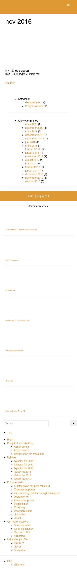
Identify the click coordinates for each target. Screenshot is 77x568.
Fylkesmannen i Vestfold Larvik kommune (21, 230)
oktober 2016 (32, 181)
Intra (9, 561)
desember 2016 (34, 174)
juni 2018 (30, 142)
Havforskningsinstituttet (14, 350)
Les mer (10, 83)
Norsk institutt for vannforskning (18, 320)
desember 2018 (34, 135)
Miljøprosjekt (21, 450)
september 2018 (34, 138)
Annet (17, 518)
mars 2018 (31, 145)
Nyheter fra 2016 (23, 468)
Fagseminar (21, 503)
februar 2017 (32, 167)
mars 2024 (31, 124)
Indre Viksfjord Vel (17, 539)
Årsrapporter (21, 496)
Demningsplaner (23, 528)
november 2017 (34, 156)
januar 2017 (32, 170)
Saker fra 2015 (22, 471)
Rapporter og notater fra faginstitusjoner (37, 493)
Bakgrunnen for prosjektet (29, 454)
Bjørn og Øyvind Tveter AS (15, 411)
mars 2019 (31, 131)
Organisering (21, 446)
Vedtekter (19, 550)
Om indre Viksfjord (17, 521)
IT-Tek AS (9, 381)
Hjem (10, 439)
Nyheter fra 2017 (23, 464)
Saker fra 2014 (22, 475)
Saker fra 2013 (22, 478)
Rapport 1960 (22, 532)
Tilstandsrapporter (24, 489)
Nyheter (11, 457)
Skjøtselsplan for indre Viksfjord (32, 486)
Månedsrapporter (24, 500)
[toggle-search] (73, 423)
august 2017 (32, 160)
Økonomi (19, 564)
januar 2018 (32, 152)
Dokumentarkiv (15, 482)
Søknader (19, 514)
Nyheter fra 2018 (23, 461)
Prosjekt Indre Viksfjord (20, 443)
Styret (17, 546)
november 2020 (34, 127)
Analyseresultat (23, 511)
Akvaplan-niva (11, 290)
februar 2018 (32, 149)
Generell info (32, 102)
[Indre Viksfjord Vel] (5, 4)
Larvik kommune (12, 260)
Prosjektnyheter (34, 106)
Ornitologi (19, 536)
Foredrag (19, 507)
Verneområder (22, 525)
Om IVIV (19, 543)
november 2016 (34, 177)
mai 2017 (30, 163)
